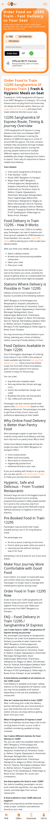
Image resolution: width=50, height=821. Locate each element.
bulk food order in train (33, 474)
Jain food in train (23, 406)
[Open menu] (45, 4)
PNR (11, 37)
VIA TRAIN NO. (25, 37)
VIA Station (14, 41)
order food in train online (16, 109)
